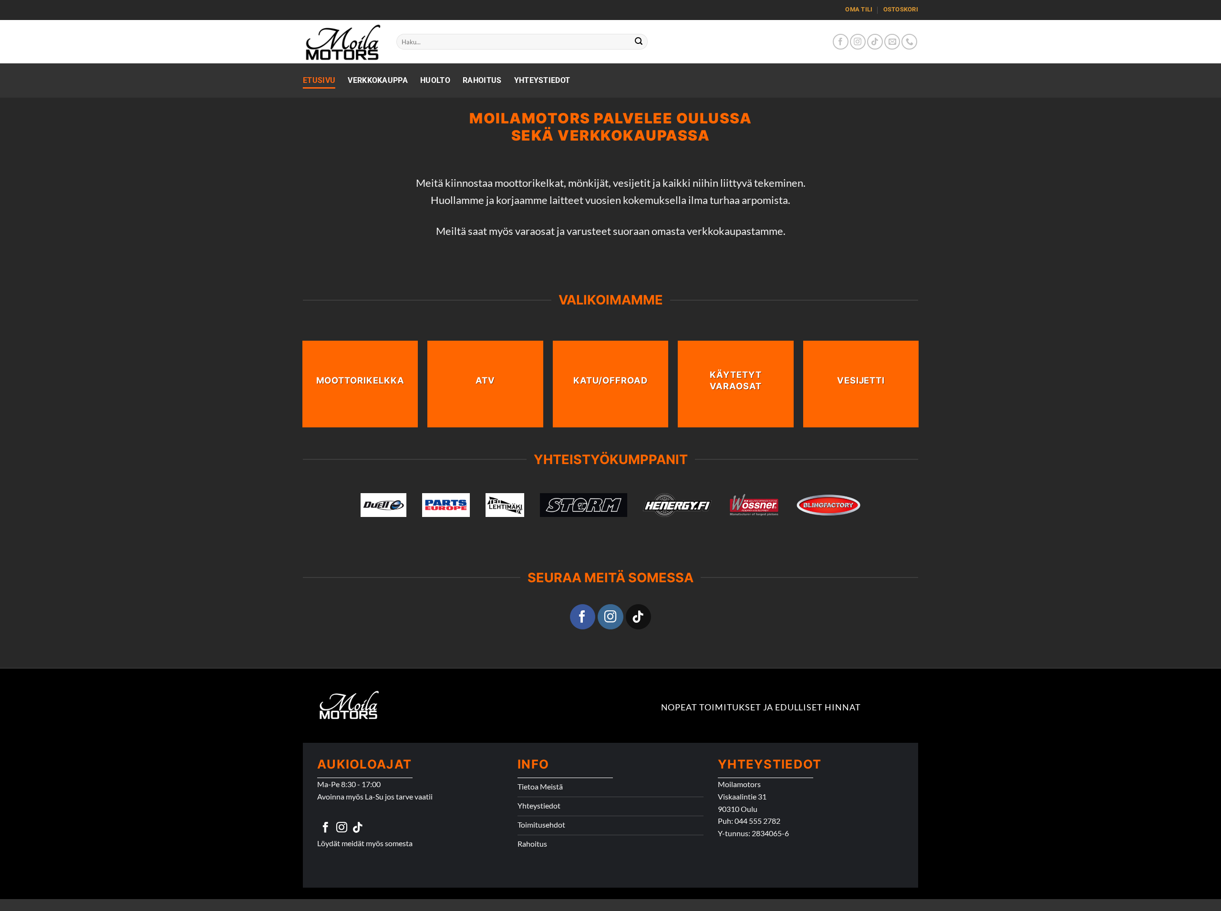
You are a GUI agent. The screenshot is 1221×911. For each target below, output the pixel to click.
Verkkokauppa (378, 80)
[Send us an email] (892, 42)
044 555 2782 (757, 820)
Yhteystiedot (542, 80)
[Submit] (639, 42)
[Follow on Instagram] (858, 42)
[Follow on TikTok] (875, 42)
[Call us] (909, 42)
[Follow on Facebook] (840, 42)
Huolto (435, 80)
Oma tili (858, 9)
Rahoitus (482, 80)
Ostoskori (900, 9)
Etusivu (319, 80)
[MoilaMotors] (342, 41)
